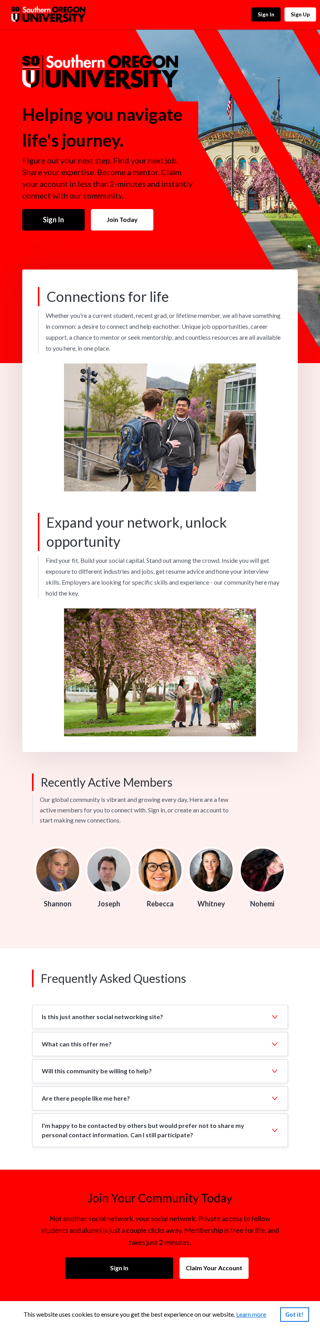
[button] (159, 1016)
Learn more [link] (251, 1314)
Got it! (294, 1314)
